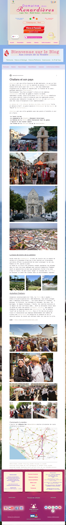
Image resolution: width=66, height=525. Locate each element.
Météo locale (33, 482)
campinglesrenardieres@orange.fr (13, 485)
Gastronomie (41, 67)
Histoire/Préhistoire (32, 67)
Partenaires (33, 488)
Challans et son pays (21, 79)
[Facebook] (46, 507)
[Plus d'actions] (56, 75)
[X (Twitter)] (49, 507)
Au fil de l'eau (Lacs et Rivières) (52, 67)
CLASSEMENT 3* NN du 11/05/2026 (53, 485)
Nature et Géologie (22, 67)
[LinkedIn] (56, 507)
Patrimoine (13, 67)
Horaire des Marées (33, 480)
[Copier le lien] (52, 510)
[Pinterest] (59, 507)
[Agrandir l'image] (56, 128)
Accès (33, 485)
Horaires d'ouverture (33, 474)
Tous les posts (6, 67)
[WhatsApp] (52, 507)
